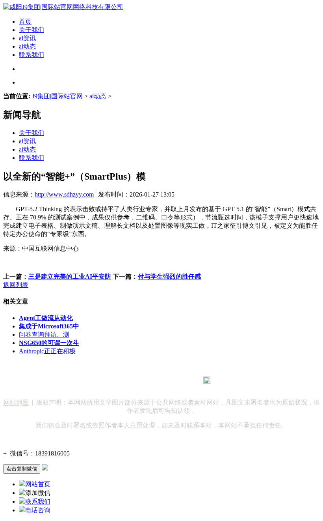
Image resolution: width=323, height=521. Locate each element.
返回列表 (15, 284)
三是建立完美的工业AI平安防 (69, 276)
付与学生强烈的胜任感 (169, 276)
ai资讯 (27, 38)
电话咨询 (37, 510)
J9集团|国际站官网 (57, 96)
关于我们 (31, 29)
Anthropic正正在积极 (47, 351)
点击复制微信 (21, 469)
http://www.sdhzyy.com (64, 194)
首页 (25, 21)
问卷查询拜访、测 (44, 334)
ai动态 (27, 46)
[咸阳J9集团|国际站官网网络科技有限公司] (63, 7)
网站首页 (37, 484)
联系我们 (31, 54)
